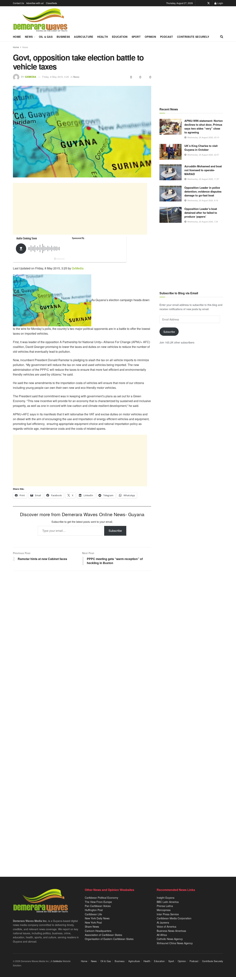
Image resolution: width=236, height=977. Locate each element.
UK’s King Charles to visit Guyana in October (201, 148)
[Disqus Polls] (82, 622)
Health (102, 37)
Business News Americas (171, 931)
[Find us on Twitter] (208, 3)
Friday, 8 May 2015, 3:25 (55, 76)
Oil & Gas (46, 37)
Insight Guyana (165, 897)
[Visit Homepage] (40, 20)
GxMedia (30, 76)
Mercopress (164, 910)
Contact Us (18, 3)
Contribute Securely (193, 37)
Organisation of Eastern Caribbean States (109, 939)
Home (17, 37)
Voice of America (166, 926)
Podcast (166, 37)
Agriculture (83, 37)
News (29, 37)
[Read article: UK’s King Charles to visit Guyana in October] (170, 152)
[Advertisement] (80, 209)
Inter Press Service (168, 914)
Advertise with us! (35, 3)
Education (120, 37)
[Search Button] (221, 36)
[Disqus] (82, 719)
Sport (136, 37)
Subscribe (115, 530)
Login (220, 3)
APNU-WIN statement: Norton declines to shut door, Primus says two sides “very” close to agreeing (203, 126)
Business (63, 37)
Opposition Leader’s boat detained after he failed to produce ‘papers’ (200, 213)
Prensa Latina (165, 906)
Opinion (150, 37)
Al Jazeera (163, 922)
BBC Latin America (168, 902)
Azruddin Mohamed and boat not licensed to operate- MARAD (203, 170)
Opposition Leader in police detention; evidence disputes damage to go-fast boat (202, 191)
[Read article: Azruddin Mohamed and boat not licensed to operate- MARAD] (170, 172)
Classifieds (51, 3)
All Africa (162, 935)
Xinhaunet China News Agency (175, 943)
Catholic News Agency (170, 939)
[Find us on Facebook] (203, 3)
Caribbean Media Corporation (174, 918)
